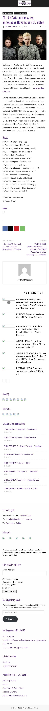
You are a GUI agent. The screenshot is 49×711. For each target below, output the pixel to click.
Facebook (9, 523)
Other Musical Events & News (15, 695)
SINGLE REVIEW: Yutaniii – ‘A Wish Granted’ (21, 488)
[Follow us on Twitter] (7, 414)
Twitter (18, 523)
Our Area (6, 662)
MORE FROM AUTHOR (33, 292)
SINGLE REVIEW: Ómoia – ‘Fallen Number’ (20, 438)
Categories (9, 588)
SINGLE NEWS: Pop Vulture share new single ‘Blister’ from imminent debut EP (30, 344)
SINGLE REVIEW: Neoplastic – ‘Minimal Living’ (21, 480)
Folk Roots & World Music (13, 688)
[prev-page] (4, 380)
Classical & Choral (10, 692)
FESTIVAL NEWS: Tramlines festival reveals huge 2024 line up (30, 371)
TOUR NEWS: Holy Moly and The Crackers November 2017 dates (12, 246)
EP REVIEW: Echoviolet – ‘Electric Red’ (19, 455)
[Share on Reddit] (11, 400)
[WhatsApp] (22, 228)
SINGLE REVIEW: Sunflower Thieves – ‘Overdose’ (23, 446)
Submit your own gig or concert (15, 647)
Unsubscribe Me (11, 579)
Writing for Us (8, 636)
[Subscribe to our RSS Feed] (11, 414)
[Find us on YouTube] (14, 414)
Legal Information (10, 666)
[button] (4, 3)
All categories (10, 584)
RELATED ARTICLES (12, 292)
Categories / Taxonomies (13, 582)
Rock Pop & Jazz (8, 13)
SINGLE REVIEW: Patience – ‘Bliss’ (17, 463)
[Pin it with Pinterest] (14, 400)
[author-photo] (24, 276)
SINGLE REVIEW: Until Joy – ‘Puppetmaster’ (21, 472)
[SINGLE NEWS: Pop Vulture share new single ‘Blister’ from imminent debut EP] (9, 344)
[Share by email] (25, 400)
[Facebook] (5, 228)
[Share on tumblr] (22, 400)
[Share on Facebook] (4, 400)
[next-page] (8, 380)
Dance (5, 684)
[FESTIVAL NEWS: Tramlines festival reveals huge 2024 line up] (9, 371)
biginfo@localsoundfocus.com (20, 519)
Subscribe (10, 619)
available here (25, 515)
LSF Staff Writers (11, 27)
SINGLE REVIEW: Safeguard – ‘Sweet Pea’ (20, 429)
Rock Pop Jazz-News (20, 13)
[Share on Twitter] (7, 400)
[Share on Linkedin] (18, 400)
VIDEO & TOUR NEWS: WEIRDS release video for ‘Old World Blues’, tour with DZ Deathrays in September (36, 249)
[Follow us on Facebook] (4, 414)
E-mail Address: (9, 570)
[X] (10, 228)
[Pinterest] (16, 228)
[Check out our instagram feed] (18, 414)
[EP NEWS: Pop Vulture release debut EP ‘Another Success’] (9, 317)
